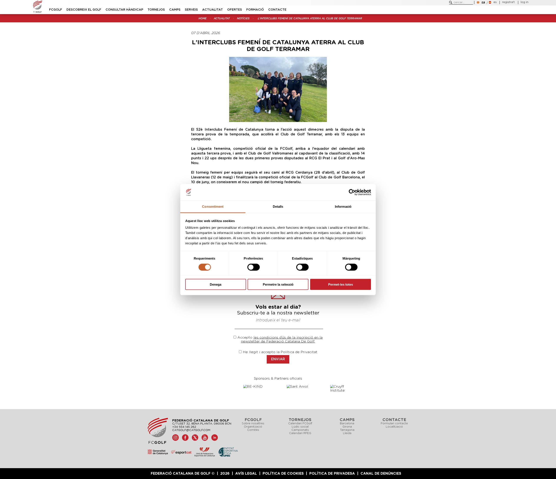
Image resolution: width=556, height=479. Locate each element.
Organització (253, 426)
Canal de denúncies (381, 473)
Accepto (244, 337)
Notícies (243, 18)
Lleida (347, 433)
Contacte (277, 9)
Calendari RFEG (300, 433)
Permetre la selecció (278, 284)
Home (203, 18)
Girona (347, 426)
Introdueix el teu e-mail (278, 320)
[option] (256, 386)
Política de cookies (283, 473)
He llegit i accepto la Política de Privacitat (280, 352)
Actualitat (212, 9)
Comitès (253, 430)
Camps (174, 9)
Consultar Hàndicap (124, 9)
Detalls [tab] (278, 206)
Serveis (191, 9)
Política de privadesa (332, 473)
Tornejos (156, 9)
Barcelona (347, 423)
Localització (394, 426)
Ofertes (234, 9)
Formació (255, 9)
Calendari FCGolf (300, 423)
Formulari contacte (394, 423)
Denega (215, 284)
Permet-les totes (340, 284)
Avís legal (246, 473)
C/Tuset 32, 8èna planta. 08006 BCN (201, 423)
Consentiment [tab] (212, 206)
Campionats (300, 430)
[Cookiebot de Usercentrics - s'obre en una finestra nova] (352, 192)
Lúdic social (300, 426)
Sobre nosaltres (253, 423)
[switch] (253, 266)
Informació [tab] (343, 206)
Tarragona (347, 430)
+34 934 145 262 (184, 427)
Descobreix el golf (83, 9)
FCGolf (55, 9)
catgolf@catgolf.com (191, 430)
